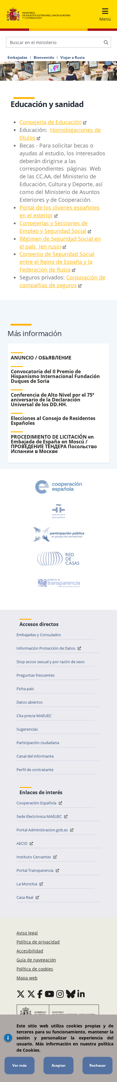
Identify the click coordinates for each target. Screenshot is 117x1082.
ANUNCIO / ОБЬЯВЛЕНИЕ (41, 357)
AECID (22, 843)
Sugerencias (27, 729)
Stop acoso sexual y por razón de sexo (50, 661)
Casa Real (25, 897)
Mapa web (27, 978)
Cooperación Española (36, 803)
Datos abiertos (29, 702)
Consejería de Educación (51, 122)
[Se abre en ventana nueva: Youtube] (49, 994)
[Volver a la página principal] (38, 14)
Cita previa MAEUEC (34, 715)
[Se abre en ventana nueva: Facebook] (40, 994)
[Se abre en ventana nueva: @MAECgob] (20, 994)
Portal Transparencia (35, 870)
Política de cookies (34, 969)
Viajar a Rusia (72, 57)
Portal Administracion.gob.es (42, 830)
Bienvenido (44, 57)
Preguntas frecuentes (35, 675)
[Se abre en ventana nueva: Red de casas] (58, 559)
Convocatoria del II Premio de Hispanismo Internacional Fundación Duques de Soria (55, 376)
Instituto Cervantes (34, 857)
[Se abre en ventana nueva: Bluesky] (71, 994)
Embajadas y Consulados (38, 634)
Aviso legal (27, 933)
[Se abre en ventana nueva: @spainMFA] (31, 994)
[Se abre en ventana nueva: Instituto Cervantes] (58, 511)
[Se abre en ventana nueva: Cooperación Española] (58, 487)
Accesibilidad (29, 951)
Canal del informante (35, 756)
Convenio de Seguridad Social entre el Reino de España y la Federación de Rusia (57, 261)
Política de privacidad (38, 942)
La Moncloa (27, 884)
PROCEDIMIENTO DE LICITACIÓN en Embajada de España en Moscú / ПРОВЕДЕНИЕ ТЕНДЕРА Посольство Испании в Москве (54, 444)
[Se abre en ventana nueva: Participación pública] (58, 535)
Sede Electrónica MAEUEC (39, 816)
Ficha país (25, 688)
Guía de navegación (36, 960)
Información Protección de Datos (46, 648)
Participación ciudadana (37, 742)
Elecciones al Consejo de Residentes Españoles (53, 420)
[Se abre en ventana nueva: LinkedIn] (81, 994)
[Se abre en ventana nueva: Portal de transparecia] (58, 583)
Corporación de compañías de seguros (62, 281)
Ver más (19, 1065)
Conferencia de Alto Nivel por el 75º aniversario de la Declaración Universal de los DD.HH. (52, 400)
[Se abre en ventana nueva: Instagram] (60, 994)
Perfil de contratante (34, 769)
